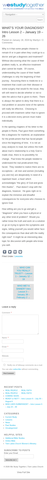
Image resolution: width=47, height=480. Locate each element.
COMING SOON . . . (13, 396)
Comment (7, 313)
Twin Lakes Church (35, 467)
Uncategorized (11, 428)
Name (5, 338)
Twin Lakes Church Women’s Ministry (20, 444)
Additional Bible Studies (15, 438)
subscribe (17, 369)
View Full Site (23, 472)
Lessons (18, 256)
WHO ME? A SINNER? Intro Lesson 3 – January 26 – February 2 (23, 292)
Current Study (11, 417)
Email (5, 347)
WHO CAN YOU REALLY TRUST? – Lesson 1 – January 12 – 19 (23, 273)
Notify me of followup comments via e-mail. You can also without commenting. (22, 367)
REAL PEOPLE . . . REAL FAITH (18, 390)
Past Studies (10, 425)
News (7, 422)
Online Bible (10, 441)
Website (5, 356)
